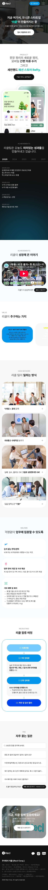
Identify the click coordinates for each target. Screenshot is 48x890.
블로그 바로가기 (40, 290)
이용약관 (18, 876)
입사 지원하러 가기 (23, 32)
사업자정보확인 (39, 876)
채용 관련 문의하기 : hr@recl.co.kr (34, 787)
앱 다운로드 (34, 3)
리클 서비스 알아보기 (24, 77)
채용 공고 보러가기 (23, 828)
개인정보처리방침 (28, 876)
